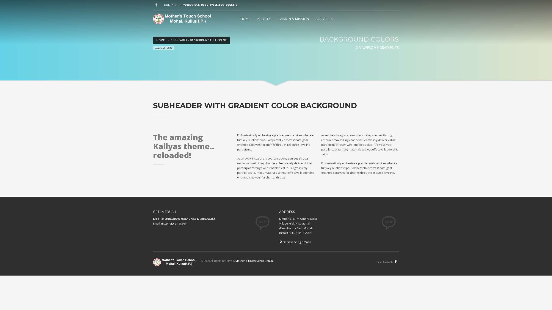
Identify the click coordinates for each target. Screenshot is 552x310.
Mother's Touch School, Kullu (254, 261)
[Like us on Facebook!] (395, 261)
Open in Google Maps (296, 242)
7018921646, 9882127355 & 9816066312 (210, 4)
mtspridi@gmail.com (174, 223)
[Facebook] (156, 5)
